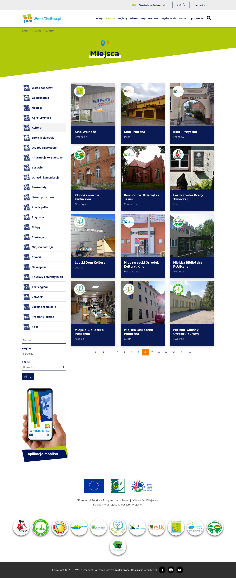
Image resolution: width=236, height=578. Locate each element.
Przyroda (38, 217)
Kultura (49, 30)
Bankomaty (39, 187)
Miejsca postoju (42, 247)
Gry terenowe (150, 18)
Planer (134, 18)
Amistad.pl (150, 569)
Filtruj (28, 376)
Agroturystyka (41, 117)
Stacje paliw (40, 207)
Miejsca (110, 18)
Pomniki (37, 257)
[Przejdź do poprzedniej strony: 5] (103, 352)
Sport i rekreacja (43, 137)
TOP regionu (40, 286)
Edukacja (38, 237)
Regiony (122, 18)
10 (173, 352)
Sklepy (36, 227)
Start (25, 30)
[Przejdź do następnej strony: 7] (182, 352)
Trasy (99, 18)
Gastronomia (40, 97)
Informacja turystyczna (47, 157)
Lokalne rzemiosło (44, 306)
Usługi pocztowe (43, 197)
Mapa (182, 18)
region (26, 348)
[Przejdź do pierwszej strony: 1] (95, 352)
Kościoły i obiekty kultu (47, 276)
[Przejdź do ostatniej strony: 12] (190, 352)
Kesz (35, 326)
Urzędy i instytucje (44, 147)
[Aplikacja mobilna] (44, 419)
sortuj (26, 361)
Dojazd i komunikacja (45, 177)
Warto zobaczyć (42, 87)
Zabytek (37, 296)
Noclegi (37, 107)
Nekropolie (39, 267)
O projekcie (195, 18)
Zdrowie (37, 167)
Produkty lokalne (43, 316)
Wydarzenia (168, 18)
